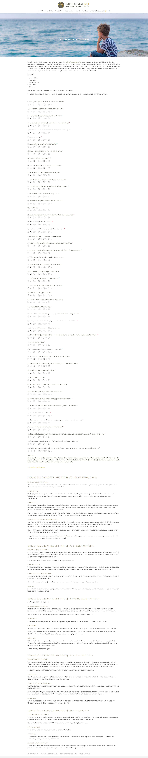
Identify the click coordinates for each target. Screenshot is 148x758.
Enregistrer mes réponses (37, 467)
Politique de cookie (84, 753)
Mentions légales (33, 753)
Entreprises (59, 11)
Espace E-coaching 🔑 (99, 11)
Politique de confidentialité (68, 753)
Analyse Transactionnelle (73, 62)
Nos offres (49, 11)
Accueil (40, 11)
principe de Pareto (64, 536)
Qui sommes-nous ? (72, 11)
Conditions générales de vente (49, 753)
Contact (85, 11)
